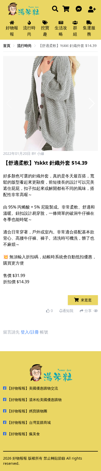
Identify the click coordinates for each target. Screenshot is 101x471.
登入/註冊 (30, 332)
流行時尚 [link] (24, 45)
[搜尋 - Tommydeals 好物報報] (55, 9)
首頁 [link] (6, 45)
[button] (91, 103)
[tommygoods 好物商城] (66, 9)
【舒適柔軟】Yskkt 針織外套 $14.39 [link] (67, 45)
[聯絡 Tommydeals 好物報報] (80, 9)
